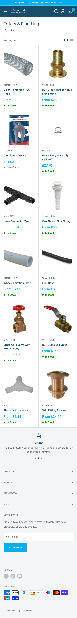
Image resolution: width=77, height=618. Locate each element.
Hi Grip (46, 150)
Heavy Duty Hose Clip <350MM (55, 157)
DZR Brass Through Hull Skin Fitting (57, 91)
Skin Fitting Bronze (54, 410)
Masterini (48, 85)
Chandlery (10, 85)
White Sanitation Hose (17, 282)
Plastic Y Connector (16, 410)
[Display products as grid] (66, 40)
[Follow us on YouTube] (19, 576)
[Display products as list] (71, 40)
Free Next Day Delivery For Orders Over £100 (38, 2)
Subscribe (15, 547)
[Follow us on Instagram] (12, 576)
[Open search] (56, 11)
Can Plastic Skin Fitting (56, 221)
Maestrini (48, 340)
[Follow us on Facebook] (6, 576)
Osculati (9, 150)
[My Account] (63, 11)
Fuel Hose (48, 282)
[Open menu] (5, 11)
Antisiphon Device (15, 155)
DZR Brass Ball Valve (54, 344)
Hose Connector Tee (16, 221)
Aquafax (9, 216)
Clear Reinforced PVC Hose (17, 91)
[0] (70, 11)
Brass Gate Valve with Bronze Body (17, 346)
